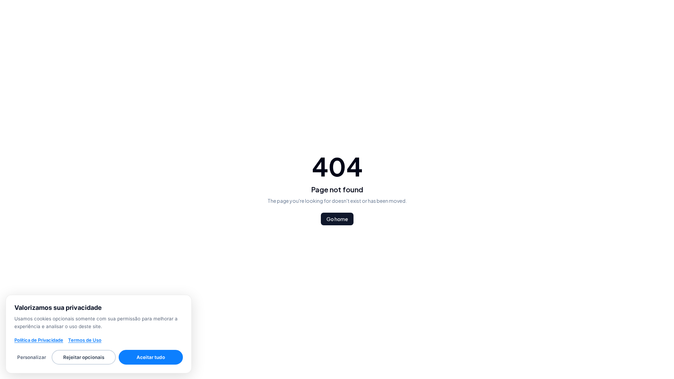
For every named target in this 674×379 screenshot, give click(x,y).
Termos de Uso (84, 340)
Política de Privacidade (38, 340)
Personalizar (31, 357)
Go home (337, 219)
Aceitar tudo (151, 357)
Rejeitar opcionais (83, 357)
